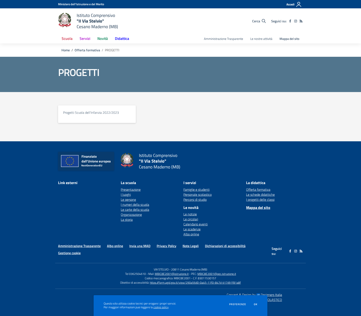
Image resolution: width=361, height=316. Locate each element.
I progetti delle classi (260, 199)
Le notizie (190, 214)
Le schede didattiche (260, 194)
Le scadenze (192, 229)
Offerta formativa (87, 50)
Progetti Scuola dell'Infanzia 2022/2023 (91, 112)
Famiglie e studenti (196, 189)
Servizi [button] (85, 38)
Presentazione (131, 189)
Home (65, 50)
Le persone (128, 199)
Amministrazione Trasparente (223, 38)
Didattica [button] (122, 38)
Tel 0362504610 (135, 274)
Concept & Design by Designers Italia (254, 294)
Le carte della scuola (135, 209)
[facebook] (290, 21)
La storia (127, 219)
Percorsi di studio (195, 199)
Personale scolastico (197, 194)
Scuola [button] (67, 38)
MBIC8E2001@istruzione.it (172, 274)
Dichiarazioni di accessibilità (225, 245)
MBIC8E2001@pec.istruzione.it (216, 274)
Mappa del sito (289, 38)
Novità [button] (102, 38)
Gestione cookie (69, 252)
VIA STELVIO (161, 269)
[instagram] (295, 21)
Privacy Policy (166, 245)
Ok (256, 304)
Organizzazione (131, 214)
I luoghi (126, 194)
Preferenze (237, 304)
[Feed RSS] (301, 21)
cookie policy (160, 307)
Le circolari (190, 219)
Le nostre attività (261, 38)
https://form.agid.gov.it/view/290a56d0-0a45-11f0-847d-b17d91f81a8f (195, 282)
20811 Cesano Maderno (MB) (189, 269)
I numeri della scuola (135, 204)
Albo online (191, 234)
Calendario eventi (195, 224)
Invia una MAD (139, 245)
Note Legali (191, 245)
